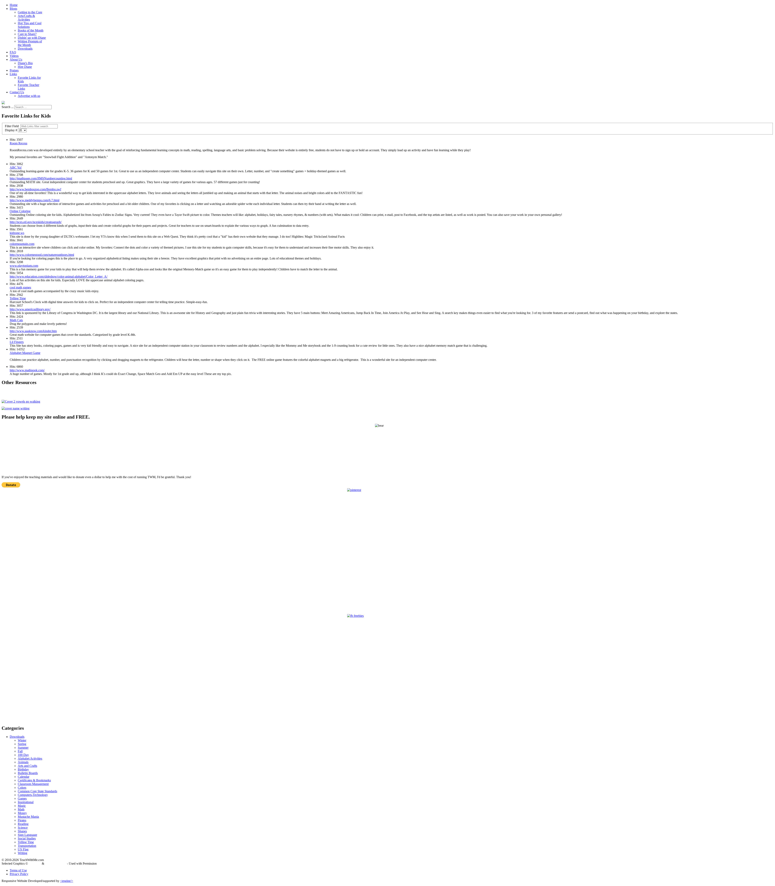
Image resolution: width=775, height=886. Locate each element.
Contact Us (17, 92)
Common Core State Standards (37, 791)
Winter (22, 740)
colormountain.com (22, 244)
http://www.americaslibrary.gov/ (30, 309)
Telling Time (18, 298)
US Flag (23, 849)
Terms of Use (18, 870)
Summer (23, 747)
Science (23, 827)
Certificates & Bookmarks (34, 780)
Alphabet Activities (30, 758)
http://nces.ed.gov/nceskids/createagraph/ (36, 222)
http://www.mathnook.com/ (27, 370)
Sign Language (27, 835)
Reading (23, 824)
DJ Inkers (35, 863)
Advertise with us (29, 96)
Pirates (22, 820)
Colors (22, 787)
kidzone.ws (17, 233)
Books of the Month (30, 30)
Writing (22, 853)
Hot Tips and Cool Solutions (29, 24)
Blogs (13, 8)
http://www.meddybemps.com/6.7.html (34, 200)
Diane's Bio (25, 63)
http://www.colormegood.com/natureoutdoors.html (42, 254)
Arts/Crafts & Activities (26, 17)
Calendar (23, 776)
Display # (11, 130)
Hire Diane (25, 66)
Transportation (27, 845)
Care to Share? (27, 34)
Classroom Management (33, 784)
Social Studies (27, 838)
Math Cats (16, 320)
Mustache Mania (28, 816)
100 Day (23, 755)
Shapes (22, 831)
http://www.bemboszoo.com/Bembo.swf (35, 189)
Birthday (23, 769)
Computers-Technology (33, 795)
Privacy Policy (19, 874)
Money (22, 813)
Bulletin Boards (28, 773)
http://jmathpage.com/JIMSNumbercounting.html (41, 178)
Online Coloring (20, 211)
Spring (22, 744)
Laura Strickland (55, 863)
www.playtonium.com (24, 265)
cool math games (20, 287)
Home (14, 5)
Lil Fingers (17, 342)
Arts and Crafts (27, 765)
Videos (14, 56)
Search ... (8, 107)
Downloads (25, 48)
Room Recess (18, 143)
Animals (23, 762)
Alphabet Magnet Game (25, 353)
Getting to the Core (30, 12)
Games (22, 798)
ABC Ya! (16, 167)
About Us (16, 59)
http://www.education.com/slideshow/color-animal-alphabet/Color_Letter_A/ (58, 276)
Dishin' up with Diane (32, 37)
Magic (22, 805)
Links (13, 74)
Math (21, 809)
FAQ (13, 52)
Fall (20, 751)
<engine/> (66, 881)
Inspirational (26, 802)
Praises (14, 70)
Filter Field (12, 126)
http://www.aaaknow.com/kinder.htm (33, 331)
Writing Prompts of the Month (30, 43)
